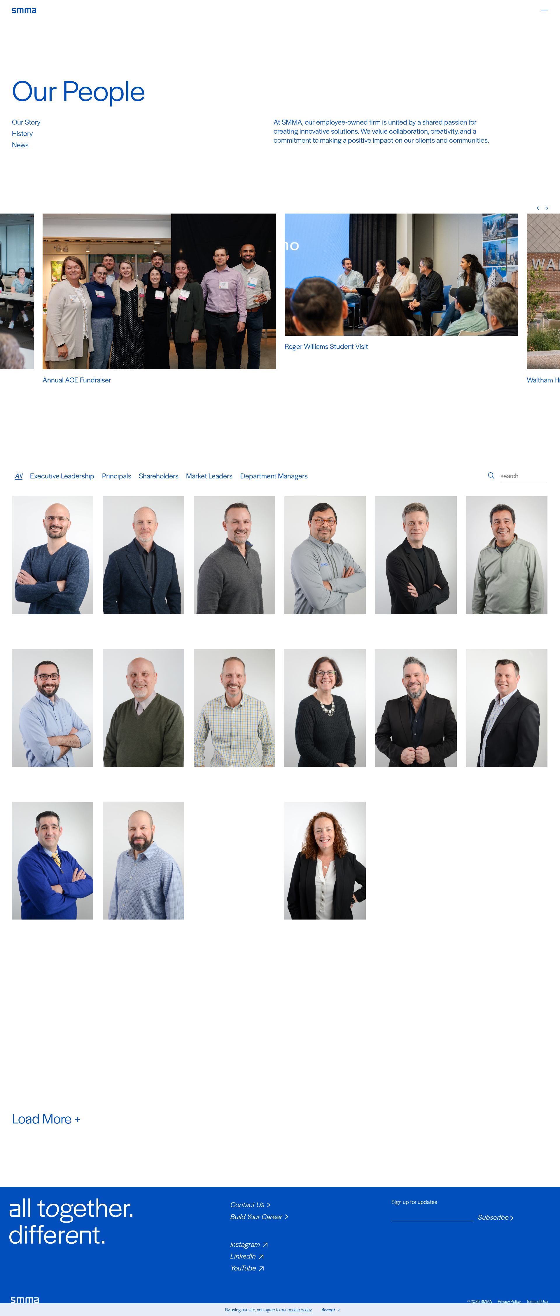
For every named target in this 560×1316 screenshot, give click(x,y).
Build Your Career (256, 1216)
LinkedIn (243, 1256)
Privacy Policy (509, 1301)
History (22, 133)
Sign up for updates (414, 1201)
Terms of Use (537, 1301)
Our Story (26, 122)
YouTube (243, 1268)
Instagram (245, 1244)
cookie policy (300, 1309)
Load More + (46, 1118)
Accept (328, 1309)
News (20, 144)
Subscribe (493, 1216)
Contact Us (247, 1204)
